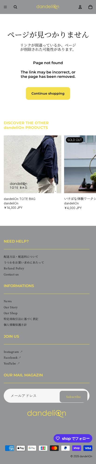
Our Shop (10, 313)
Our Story (11, 307)
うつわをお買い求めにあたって (24, 262)
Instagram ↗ (13, 352)
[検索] (15, 7)
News (8, 301)
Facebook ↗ (12, 357)
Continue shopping (48, 93)
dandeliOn (86, 456)
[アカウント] (80, 7)
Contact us (11, 274)
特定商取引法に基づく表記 (21, 319)
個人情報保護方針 (15, 325)
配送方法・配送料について (21, 256)
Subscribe (73, 397)
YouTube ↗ (12, 363)
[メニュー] (5, 7)
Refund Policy (14, 268)
